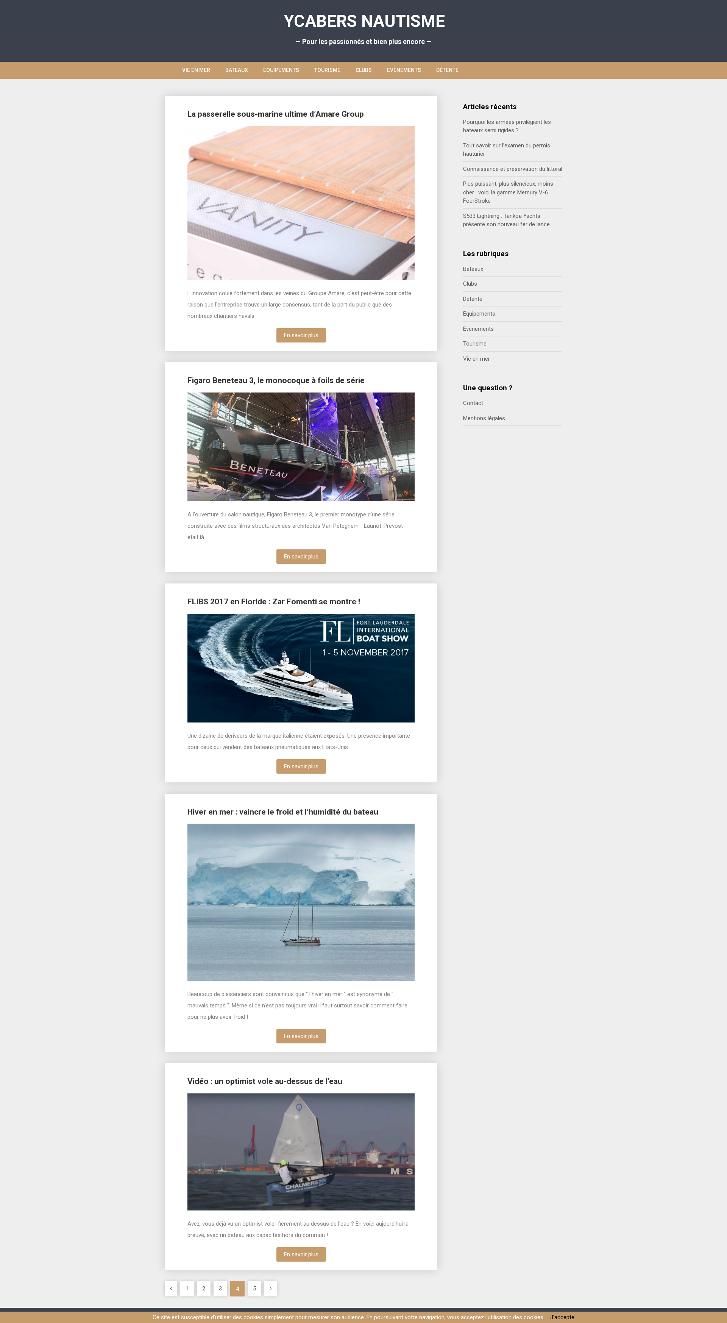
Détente (447, 70)
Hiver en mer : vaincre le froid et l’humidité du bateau (282, 811)
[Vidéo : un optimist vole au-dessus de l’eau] (225, 1153)
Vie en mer (196, 70)
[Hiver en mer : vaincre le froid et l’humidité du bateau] (225, 903)
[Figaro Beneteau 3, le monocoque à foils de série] (225, 448)
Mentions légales (484, 418)
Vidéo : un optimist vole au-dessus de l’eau (264, 1081)
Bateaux (236, 70)
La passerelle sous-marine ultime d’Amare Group (275, 114)
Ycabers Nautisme (364, 21)
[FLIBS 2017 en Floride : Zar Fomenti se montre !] (225, 669)
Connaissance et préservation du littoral (512, 169)
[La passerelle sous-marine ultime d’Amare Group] (225, 203)
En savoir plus (301, 335)
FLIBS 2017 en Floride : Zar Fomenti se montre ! (273, 601)
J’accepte (562, 1317)
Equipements (281, 70)
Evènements (404, 70)
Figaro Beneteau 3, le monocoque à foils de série (276, 380)
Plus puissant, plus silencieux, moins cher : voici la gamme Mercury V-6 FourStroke (508, 192)
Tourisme (327, 70)
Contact (473, 403)
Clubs (364, 70)
